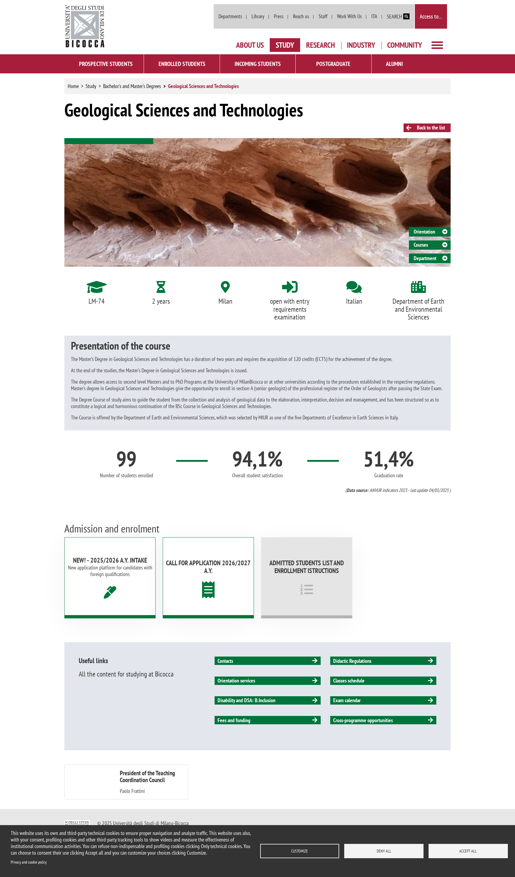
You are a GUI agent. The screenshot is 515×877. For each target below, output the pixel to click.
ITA (374, 16)
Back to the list (430, 127)
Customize (299, 851)
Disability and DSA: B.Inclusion (246, 700)
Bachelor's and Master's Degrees (132, 86)
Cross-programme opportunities (363, 720)
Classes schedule (348, 680)
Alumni (394, 64)
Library (258, 16)
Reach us (301, 16)
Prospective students (106, 64)
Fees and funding (234, 720)
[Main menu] (437, 44)
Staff (323, 16)
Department (425, 258)
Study (285, 45)
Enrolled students (182, 64)
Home (73, 86)
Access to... (431, 16)
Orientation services (236, 680)
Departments (230, 16)
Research (320, 45)
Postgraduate (333, 64)
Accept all (468, 851)
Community (404, 45)
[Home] (85, 26)
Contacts (225, 660)
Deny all (384, 851)
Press (278, 16)
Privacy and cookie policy (28, 862)
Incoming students (258, 64)
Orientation (424, 231)
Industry (361, 45)
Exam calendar (347, 700)
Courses (421, 244)
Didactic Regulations (352, 660)
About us (250, 45)
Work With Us (349, 16)
